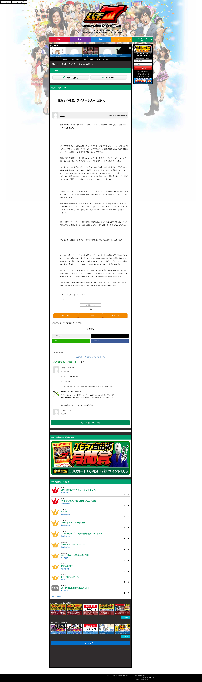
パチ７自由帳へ (56, 596)
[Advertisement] (60, 657)
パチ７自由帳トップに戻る (90, 422)
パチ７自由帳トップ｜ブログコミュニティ (83, 59)
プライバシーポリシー (148, 675)
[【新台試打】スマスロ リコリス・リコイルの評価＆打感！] (67, 624)
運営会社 (115, 675)
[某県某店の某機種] (67, 47)
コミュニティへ (90, 643)
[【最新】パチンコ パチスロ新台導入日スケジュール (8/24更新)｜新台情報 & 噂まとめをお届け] (83, 605)
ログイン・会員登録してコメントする (90, 357)
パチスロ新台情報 (143, 74)
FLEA (63, 391)
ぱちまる (64, 579)
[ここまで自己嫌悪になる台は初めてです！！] (99, 47)
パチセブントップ (55, 59)
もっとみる (125, 617)
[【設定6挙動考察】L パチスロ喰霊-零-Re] (115, 605)
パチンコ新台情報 (143, 76)
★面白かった (90, 305)
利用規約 (140, 675)
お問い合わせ (126, 675)
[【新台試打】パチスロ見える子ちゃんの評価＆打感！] (51, 624)
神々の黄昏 (64, 558)
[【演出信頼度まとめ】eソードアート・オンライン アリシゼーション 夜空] (51, 605)
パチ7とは (109, 675)
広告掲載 (120, 675)
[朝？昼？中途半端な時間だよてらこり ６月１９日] (50, 47)
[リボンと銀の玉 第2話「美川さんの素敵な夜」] (99, 624)
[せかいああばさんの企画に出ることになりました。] (83, 47)
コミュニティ (66, 59)
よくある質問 (133, 675)
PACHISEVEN (150, 677)
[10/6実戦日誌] (116, 47)
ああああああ (65, 492)
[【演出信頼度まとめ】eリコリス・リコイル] (99, 605)
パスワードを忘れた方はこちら (143, 72)
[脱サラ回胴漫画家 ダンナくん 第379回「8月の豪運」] (115, 624)
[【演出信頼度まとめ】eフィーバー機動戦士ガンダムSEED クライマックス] (67, 605)
